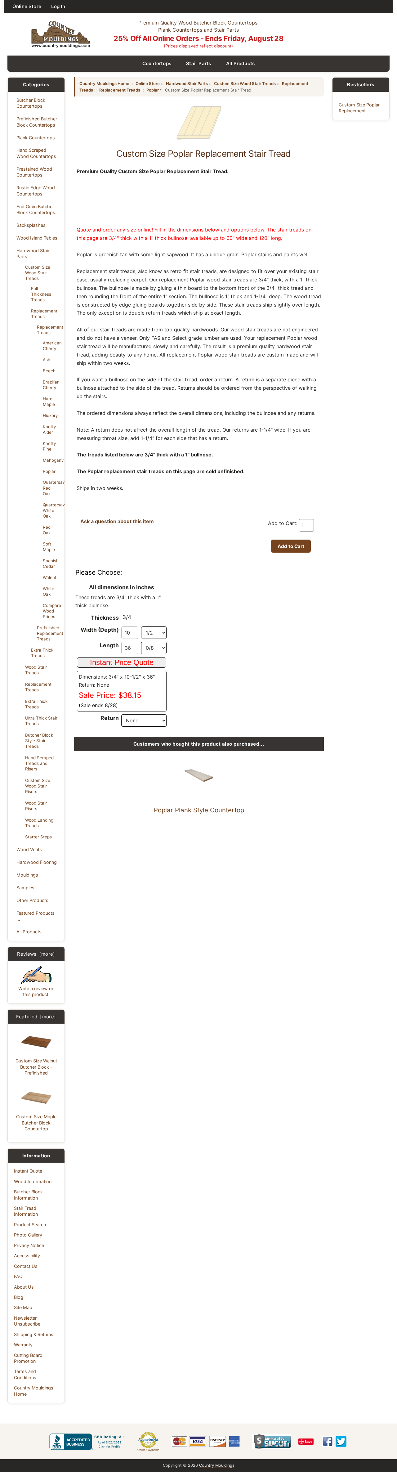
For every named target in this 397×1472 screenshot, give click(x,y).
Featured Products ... (35, 916)
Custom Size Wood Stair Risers (37, 786)
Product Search (30, 1224)
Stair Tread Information (26, 1211)
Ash (46, 359)
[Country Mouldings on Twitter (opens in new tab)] (341, 1441)
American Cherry (52, 345)
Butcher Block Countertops (30, 103)
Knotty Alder (49, 429)
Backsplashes (31, 225)
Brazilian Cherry (51, 384)
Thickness (105, 617)
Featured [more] (36, 1017)
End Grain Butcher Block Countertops (35, 209)
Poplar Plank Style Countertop (199, 810)
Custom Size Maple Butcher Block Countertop (36, 1122)
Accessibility (27, 1255)
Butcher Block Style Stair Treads (39, 741)
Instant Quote (28, 1171)
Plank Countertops (35, 137)
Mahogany (52, 460)
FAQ (18, 1276)
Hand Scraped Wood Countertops (36, 153)
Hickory (50, 415)
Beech (49, 370)
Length (109, 645)
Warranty (23, 1344)
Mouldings (27, 874)
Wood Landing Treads (39, 823)
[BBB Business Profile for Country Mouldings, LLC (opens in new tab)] (88, 1442)
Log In (58, 6)
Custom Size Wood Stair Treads (37, 273)
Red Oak (47, 530)
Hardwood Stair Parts (32, 253)
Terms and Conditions (25, 1374)
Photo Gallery (28, 1234)
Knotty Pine (49, 446)
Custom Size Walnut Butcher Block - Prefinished (36, 1066)
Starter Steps (38, 836)
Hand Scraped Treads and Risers (39, 763)
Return (109, 718)
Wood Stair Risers (36, 806)
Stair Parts (198, 63)
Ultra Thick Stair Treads (41, 721)
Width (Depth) (100, 629)
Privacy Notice (29, 1245)
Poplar (49, 471)
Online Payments (148, 1450)
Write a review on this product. (36, 991)
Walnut (49, 577)
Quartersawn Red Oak (52, 488)
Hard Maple (49, 401)
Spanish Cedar (51, 563)
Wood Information (32, 1181)
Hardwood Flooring (36, 862)
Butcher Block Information (28, 1194)
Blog (18, 1297)
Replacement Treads (44, 313)
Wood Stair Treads (36, 670)
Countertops (157, 63)
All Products (240, 63)
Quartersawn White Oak (52, 510)
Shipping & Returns (33, 1334)
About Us (24, 1287)
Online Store (26, 6)
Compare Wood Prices (52, 611)
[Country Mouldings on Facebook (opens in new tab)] (327, 1441)
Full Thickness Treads (41, 294)
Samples (25, 887)
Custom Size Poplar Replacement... (359, 107)
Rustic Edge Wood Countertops (35, 190)
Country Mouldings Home (33, 1390)
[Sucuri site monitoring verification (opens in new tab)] (271, 1441)
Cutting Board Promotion (28, 1358)
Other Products (32, 900)
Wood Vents (29, 849)
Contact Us (26, 1266)
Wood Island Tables (36, 237)
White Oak (48, 591)
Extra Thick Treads (42, 653)
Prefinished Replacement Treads (49, 633)
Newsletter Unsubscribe (27, 1320)
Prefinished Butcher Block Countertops (36, 121)
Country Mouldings (216, 1465)
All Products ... (31, 931)
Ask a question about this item (117, 521)
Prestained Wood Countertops (34, 171)
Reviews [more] (36, 954)
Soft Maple (49, 546)
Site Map (23, 1307)
